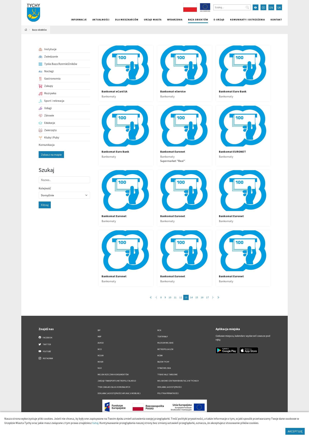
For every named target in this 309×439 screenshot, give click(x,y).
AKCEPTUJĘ (295, 431)
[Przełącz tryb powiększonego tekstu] (263, 7)
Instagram (47, 358)
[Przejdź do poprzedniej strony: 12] (156, 297)
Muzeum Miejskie (165, 343)
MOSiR (100, 362)
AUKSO (101, 343)
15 (196, 297)
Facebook (47, 337)
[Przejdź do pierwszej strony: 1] (151, 297)
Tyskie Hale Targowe (167, 374)
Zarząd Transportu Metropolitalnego (117, 381)
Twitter (46, 344)
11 (175, 297)
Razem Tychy (163, 362)
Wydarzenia (174, 19)
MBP (99, 336)
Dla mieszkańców (126, 19)
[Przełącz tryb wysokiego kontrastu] (255, 7)
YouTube (46, 351)
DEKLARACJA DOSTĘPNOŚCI (169, 387)
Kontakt (276, 19)
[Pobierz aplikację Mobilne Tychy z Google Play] (226, 350)
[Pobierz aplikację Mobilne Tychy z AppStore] (249, 350)
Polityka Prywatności (168, 393)
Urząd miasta (152, 19)
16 (202, 297)
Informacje (79, 19)
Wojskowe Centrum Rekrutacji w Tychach (178, 381)
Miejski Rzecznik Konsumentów (113, 374)
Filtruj (44, 205)
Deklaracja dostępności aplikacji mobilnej (119, 393)
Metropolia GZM (165, 349)
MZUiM (101, 355)
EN (271, 7)
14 (191, 297)
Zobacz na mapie (51, 154)
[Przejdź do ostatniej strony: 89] (218, 297)
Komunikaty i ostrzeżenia (247, 19)
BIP (99, 330)
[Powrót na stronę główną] (26, 30)
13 (186, 297)
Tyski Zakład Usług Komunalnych (114, 387)
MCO (100, 349)
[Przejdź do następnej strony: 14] (212, 297)
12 (180, 297)
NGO (100, 368)
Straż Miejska (164, 368)
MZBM (160, 355)
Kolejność (45, 188)
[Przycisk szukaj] (247, 7)
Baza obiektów (198, 19)
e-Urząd (219, 19)
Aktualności (100, 19)
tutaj (95, 423)
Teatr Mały (162, 336)
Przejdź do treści (30, 2)
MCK (159, 330)
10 (170, 297)
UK (279, 7)
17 (207, 297)
